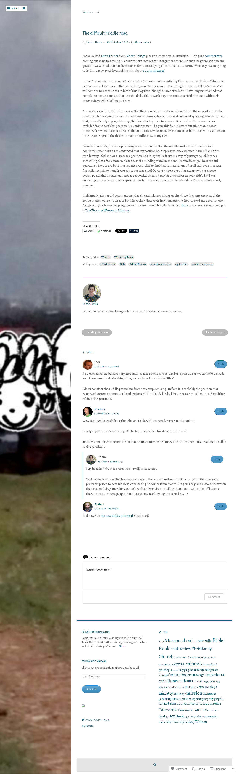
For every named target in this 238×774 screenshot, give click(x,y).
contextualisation (166, 664)
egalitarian (181, 264)
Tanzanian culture (190, 710)
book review (180, 649)
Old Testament (209, 693)
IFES (181, 681)
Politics (175, 699)
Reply (220, 364)
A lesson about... (180, 640)
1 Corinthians (107, 264)
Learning (172, 686)
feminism (174, 675)
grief (162, 681)
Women (201, 721)
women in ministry (202, 264)
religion (179, 704)
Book (164, 648)
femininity (163, 675)
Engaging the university (191, 670)
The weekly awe (197, 716)
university (165, 722)
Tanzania (168, 709)
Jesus (188, 681)
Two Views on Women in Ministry (107, 210)
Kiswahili (198, 681)
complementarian (160, 264)
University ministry (183, 722)
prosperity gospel (211, 699)
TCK (172, 716)
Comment (214, 596)
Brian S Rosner (137, 264)
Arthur (99, 504)
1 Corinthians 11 (153, 70)
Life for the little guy (187, 687)
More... (123, 646)
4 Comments (141, 42)
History (172, 680)
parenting (165, 699)
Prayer (184, 699)
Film (206, 675)
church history (180, 657)
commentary (213, 56)
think (184, 205)
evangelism (211, 670)
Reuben (99, 409)
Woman (105, 257)
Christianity (202, 649)
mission (194, 693)
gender (215, 674)
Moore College (135, 56)
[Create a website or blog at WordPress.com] (154, 765)
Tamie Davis (94, 42)
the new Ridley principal (117, 516)
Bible (122, 264)
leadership (163, 686)
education (174, 670)
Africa (161, 641)
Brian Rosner (109, 56)
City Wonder (193, 657)
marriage (210, 686)
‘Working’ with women (98, 332)
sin (211, 703)
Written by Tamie (124, 257)
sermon (206, 703)
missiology (179, 694)
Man (201, 687)
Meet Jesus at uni (91, 12)
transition (212, 716)
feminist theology (193, 675)
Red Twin (170, 703)
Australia (204, 640)
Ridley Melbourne (193, 704)
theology (182, 716)
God (222, 675)
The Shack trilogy (213, 332)
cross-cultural (187, 664)
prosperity (195, 699)
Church (166, 656)
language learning (211, 681)
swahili (217, 704)
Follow (91, 689)
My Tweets (87, 726)
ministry (166, 693)
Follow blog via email (94, 661)
